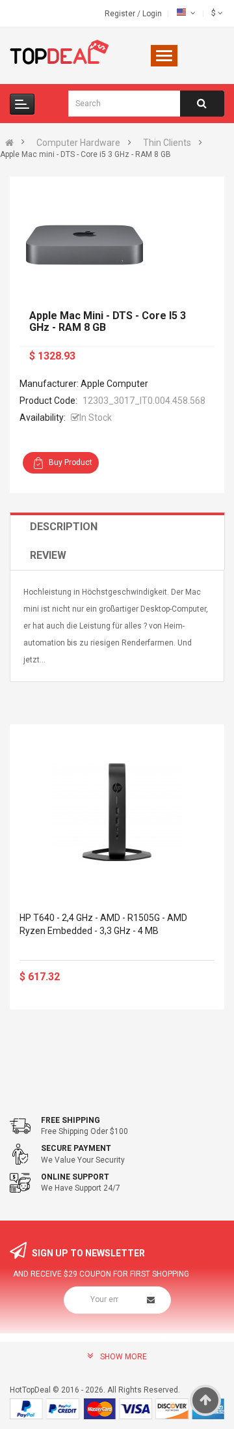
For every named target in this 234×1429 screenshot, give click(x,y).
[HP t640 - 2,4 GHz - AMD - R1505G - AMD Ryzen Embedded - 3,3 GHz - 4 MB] (117, 812)
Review (48, 555)
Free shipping (70, 1120)
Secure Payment (76, 1148)
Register (121, 13)
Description (64, 526)
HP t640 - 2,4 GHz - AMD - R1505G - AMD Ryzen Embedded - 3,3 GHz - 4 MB (103, 924)
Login (152, 13)
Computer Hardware (78, 143)
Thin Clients (167, 143)
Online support (75, 1176)
